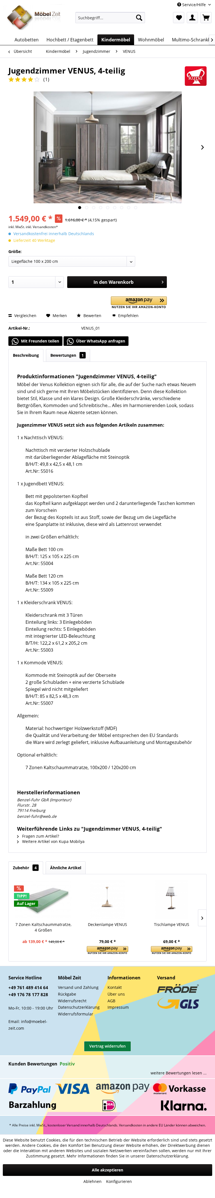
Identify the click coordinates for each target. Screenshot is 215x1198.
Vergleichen (24, 315)
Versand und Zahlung (78, 987)
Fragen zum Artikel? (40, 836)
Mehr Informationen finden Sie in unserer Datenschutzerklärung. (128, 1156)
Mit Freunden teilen (39, 341)
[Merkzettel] (178, 17)
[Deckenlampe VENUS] (107, 899)
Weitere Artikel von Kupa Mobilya (53, 841)
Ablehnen (92, 1181)
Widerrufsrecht (72, 1000)
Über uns (116, 994)
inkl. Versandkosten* (42, 227)
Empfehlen (128, 315)
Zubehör (25, 867)
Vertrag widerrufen (107, 1046)
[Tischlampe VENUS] (171, 899)
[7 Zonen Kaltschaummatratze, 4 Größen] (43, 899)
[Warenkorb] (206, 17)
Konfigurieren (119, 1181)
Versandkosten (130, 1125)
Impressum (118, 1007)
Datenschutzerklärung (79, 1007)
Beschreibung (26, 355)
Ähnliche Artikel (65, 867)
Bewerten (92, 315)
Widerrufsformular (75, 1014)
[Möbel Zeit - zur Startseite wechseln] (34, 18)
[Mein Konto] (192, 17)
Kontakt (115, 987)
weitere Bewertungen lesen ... (179, 1073)
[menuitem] (110, 17)
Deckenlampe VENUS (107, 924)
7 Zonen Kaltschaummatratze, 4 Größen (43, 927)
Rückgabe (67, 994)
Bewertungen (67, 355)
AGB (111, 1000)
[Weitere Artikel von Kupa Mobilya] (196, 76)
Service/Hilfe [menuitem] (194, 4)
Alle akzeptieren (107, 1170)
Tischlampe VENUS (171, 924)
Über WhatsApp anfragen (100, 341)
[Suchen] (139, 17)
